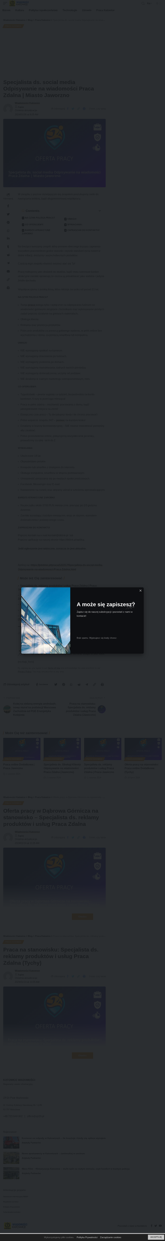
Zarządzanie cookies (110, 1237)
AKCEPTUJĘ (156, 1237)
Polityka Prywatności (87, 1237)
